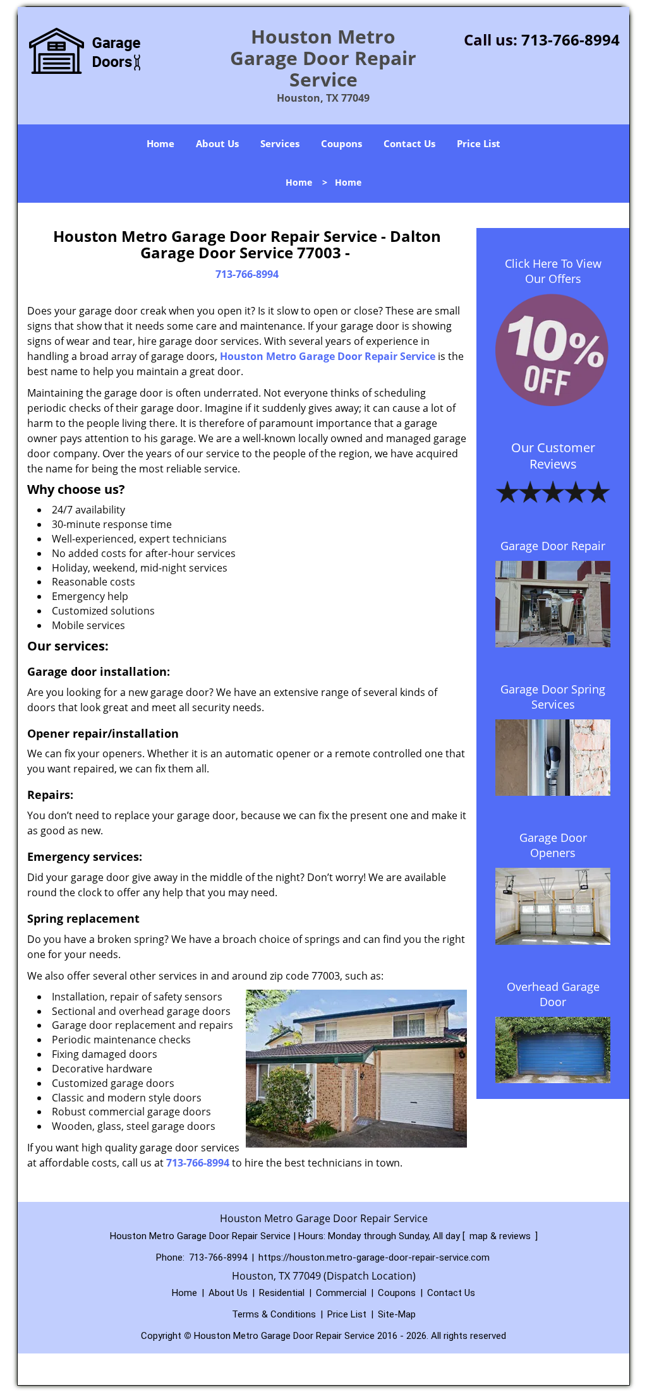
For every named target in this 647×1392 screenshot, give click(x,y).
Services (279, 143)
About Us (217, 143)
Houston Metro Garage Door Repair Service (327, 356)
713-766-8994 (570, 39)
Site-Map (397, 1314)
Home (160, 143)
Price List (478, 143)
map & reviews (501, 1236)
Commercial (341, 1293)
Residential (282, 1293)
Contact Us (409, 143)
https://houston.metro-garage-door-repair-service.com (374, 1257)
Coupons (341, 143)
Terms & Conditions (274, 1314)
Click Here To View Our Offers (553, 271)
